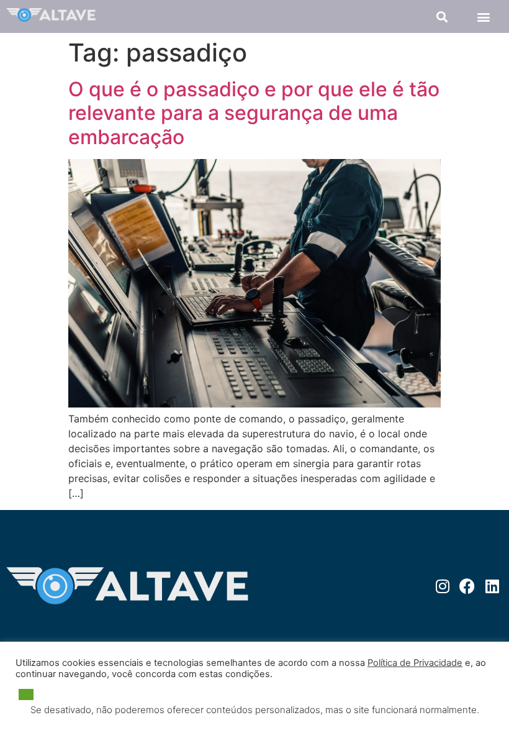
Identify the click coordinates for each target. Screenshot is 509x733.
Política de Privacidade (414, 662)
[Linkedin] (492, 586)
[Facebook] (467, 586)
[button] (441, 16)
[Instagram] (442, 586)
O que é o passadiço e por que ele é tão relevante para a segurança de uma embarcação (253, 113)
